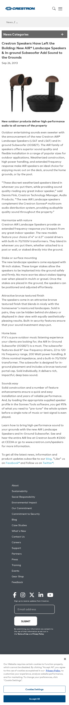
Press (15, 559)
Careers (16, 542)
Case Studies (19, 525)
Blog (14, 519)
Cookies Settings (34, 689)
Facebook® (13, 463)
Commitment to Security (26, 513)
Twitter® (48, 463)
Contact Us (18, 536)
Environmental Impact (24, 502)
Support (16, 548)
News (9, 22)
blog (49, 458)
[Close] (65, 659)
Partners (17, 553)
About (15, 485)
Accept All (34, 698)
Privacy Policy (53, 670)
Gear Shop (18, 576)
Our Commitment (22, 508)
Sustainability (19, 491)
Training (16, 565)
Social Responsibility (23, 496)
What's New (19, 530)
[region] (34, 679)
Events (15, 570)
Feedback (17, 582)
